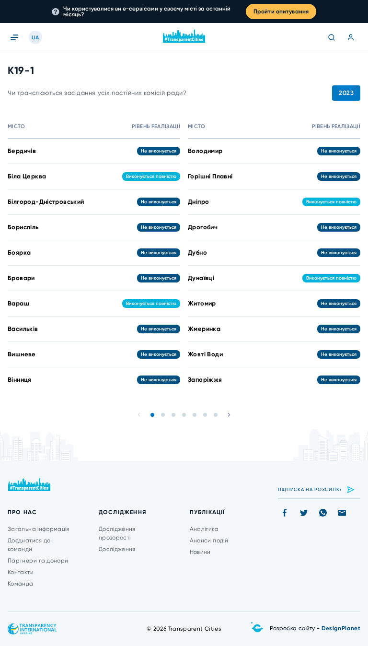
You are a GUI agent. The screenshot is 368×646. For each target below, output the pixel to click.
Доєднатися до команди (29, 544)
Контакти (21, 572)
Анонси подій (209, 540)
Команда (21, 583)
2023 (346, 92)
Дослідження (117, 549)
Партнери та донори (38, 560)
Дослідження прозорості (117, 533)
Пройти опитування (281, 11)
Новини (200, 552)
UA (35, 38)
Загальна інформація (38, 529)
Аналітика (204, 529)
